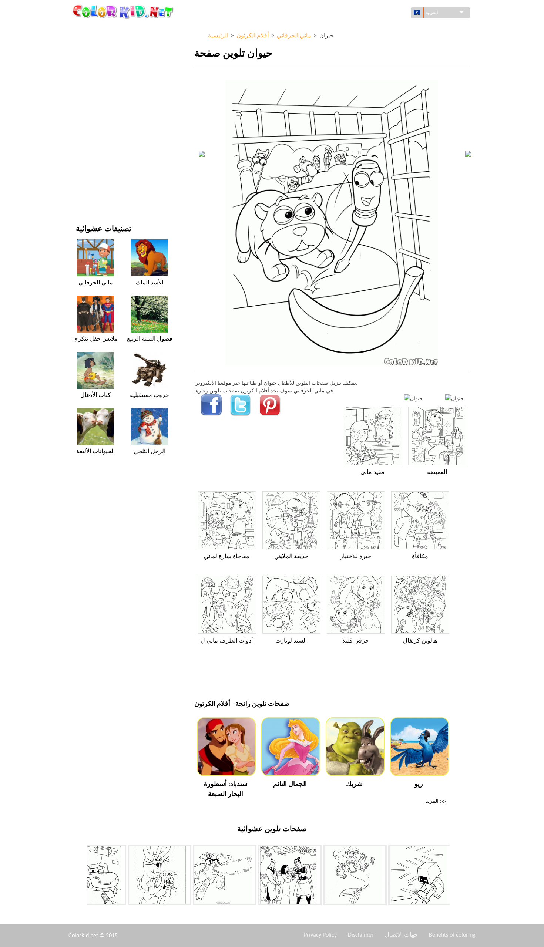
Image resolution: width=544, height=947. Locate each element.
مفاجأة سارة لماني (226, 557)
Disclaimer (361, 935)
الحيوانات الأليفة (95, 452)
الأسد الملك (149, 283)
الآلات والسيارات (93, 29)
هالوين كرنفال (420, 641)
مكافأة (420, 557)
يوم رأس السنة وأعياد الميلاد (105, 166)
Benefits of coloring (452, 935)
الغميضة (437, 472)
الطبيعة (83, 196)
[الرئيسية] (123, 11)
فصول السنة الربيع (149, 339)
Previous (81, 876)
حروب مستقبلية (149, 395)
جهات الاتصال (401, 935)
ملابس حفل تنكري (95, 339)
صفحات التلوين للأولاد (98, 135)
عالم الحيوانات (91, 75)
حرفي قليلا (355, 641)
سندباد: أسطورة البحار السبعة (226, 789)
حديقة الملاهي (291, 557)
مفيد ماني (372, 472)
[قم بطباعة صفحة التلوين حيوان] (413, 398)
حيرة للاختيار (355, 557)
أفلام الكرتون (90, 90)
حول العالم (87, 44)
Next (455, 876)
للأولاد (82, 105)
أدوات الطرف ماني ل (227, 641)
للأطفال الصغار (91, 151)
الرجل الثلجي (149, 452)
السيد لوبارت (291, 641)
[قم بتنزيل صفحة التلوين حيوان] (454, 398)
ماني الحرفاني (95, 283)
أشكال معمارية (92, 60)
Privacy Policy (320, 935)
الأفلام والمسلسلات (96, 181)
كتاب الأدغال (95, 395)
